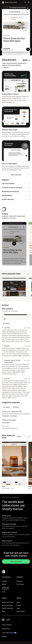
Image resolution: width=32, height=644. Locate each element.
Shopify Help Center (7, 602)
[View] (14, 287)
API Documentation (7, 605)
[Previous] (24, 273)
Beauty (4, 584)
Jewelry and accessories (5, 588)
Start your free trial (16, 561)
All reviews (6, 323)
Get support (6, 407)
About (18, 602)
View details (5, 416)
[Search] (25, 2)
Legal (18, 608)
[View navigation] (28, 2)
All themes (16, 407)
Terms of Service (7, 624)
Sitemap (4, 636)
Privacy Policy (6, 628)
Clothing (4, 581)
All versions (13, 416)
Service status (20, 611)
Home (3, 591)
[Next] (28, 273)
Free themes (20, 584)
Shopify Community (7, 608)
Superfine (6, 67)
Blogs (3, 611)
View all (19, 436)
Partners (18, 605)
